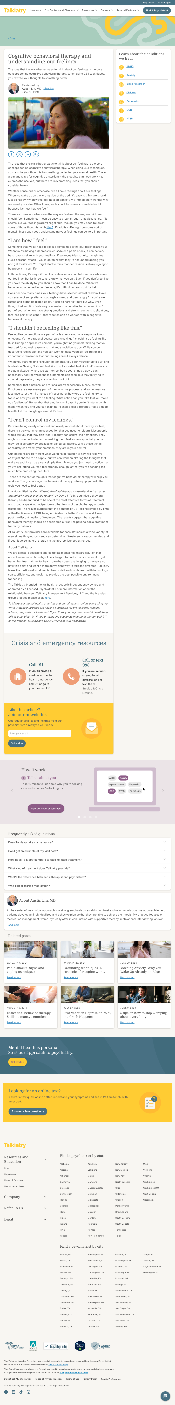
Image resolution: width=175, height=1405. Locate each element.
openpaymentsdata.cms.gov (74, 1372)
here (47, 597)
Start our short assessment (46, 808)
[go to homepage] (15, 10)
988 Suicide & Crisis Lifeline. (92, 688)
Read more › (14, 977)
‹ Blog (11, 38)
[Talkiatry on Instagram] (28, 1392)
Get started (17, 1062)
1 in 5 (49, 227)
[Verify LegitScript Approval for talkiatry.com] (80, 1345)
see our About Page (58, 1364)
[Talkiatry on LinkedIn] (13, 1392)
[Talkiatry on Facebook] (6, 1392)
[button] (10, 790)
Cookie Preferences (111, 1379)
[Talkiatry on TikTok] (21, 1392)
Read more (13, 924)
